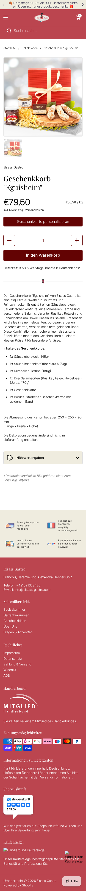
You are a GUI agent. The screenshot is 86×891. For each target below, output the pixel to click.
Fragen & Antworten (18, 632)
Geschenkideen (14, 621)
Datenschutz (12, 658)
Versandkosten (34, 210)
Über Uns (10, 626)
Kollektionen (30, 48)
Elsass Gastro (46, 881)
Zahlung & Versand (17, 664)
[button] (78, 17)
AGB (6, 675)
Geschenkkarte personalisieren (43, 221)
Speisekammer (14, 609)
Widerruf (9, 670)
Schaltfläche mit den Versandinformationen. (41, 777)
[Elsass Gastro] (42, 17)
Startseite (9, 48)
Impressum (11, 653)
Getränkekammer (16, 615)
